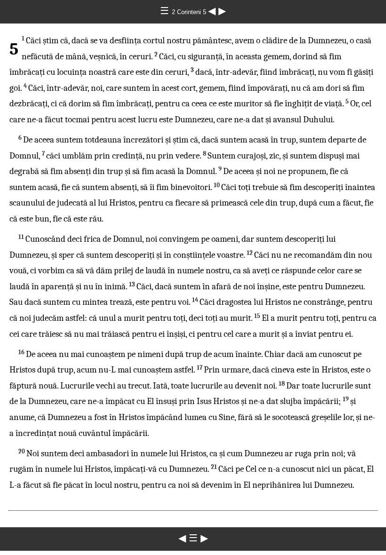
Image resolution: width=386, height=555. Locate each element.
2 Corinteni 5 (190, 12)
